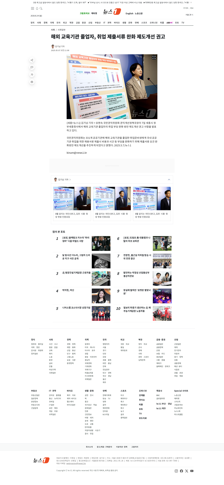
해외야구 (124, 398)
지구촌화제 (89, 376)
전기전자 (177, 350)
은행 (158, 350)
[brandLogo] (112, 11)
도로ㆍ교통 (89, 424)
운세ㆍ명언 (89, 421)
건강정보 (88, 414)
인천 (104, 354)
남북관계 (141, 360)
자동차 (176, 354)
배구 (122, 408)
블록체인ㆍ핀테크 (163, 366)
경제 (69, 339)
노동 (50, 357)
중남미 (87, 360)
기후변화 (88, 366)
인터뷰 (105, 411)
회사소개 (89, 447)
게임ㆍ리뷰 (53, 411)
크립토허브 (85, 13)
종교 (86, 402)
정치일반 (34, 354)
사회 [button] (53, 30)
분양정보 (34, 402)
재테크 (158, 363)
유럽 (86, 354)
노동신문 (139, 13)
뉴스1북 (177, 411)
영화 (104, 402)
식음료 (176, 370)
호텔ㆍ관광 (178, 373)
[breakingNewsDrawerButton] (37, 8)
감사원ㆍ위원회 (37, 350)
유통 (176, 360)
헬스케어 (70, 402)
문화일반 (88, 408)
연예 (105, 391)
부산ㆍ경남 (107, 376)
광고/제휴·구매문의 (104, 447)
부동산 (34, 391)
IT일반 (51, 405)
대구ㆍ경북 (107, 373)
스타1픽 (177, 402)
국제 (87, 339)
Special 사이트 (181, 391)
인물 (50, 366)
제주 (104, 382)
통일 (122, 347)
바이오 (70, 391)
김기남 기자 (60, 46)
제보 (191, 8)
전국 (105, 339)
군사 (140, 347)
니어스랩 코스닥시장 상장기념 (76, 307)
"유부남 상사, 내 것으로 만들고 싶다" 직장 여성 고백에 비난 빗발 (103, 2)
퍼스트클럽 (178, 414)
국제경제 (88, 363)
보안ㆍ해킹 (53, 408)
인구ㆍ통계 (71, 354)
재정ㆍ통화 (71, 347)
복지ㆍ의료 (71, 395)
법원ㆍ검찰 (53, 347)
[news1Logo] (41, 460)
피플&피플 (89, 373)
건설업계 (34, 408)
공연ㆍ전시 (89, 395)
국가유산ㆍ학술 (91, 405)
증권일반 (159, 357)
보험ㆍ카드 (160, 354)
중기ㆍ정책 (178, 357)
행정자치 (106, 344)
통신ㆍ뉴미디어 (55, 398)
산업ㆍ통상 (71, 350)
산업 (176, 339)
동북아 (87, 344)
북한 (140, 339)
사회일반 (52, 373)
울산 (104, 379)
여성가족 (52, 370)
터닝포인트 (178, 408)
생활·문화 (89, 391)
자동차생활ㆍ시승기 (92, 430)
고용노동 (70, 357)
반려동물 (88, 427)
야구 (122, 395)
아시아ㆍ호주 (90, 350)
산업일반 (177, 344)
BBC (158, 395)
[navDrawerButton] (32, 8)
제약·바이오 (71, 398)
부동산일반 (35, 395)
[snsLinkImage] (176, 470)
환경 (50, 360)
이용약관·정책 (121, 447)
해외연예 (106, 408)
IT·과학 (52, 391)
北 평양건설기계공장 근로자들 (76, 272)
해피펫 (94, 13)
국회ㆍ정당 (35, 347)
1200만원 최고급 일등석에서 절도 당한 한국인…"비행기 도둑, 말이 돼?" (45, 2)
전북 (104, 366)
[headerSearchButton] (41, 8)
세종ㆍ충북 (107, 360)
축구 (122, 402)
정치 (33, 339)
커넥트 (185, 8)
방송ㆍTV (106, 398)
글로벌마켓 (160, 398)
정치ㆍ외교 (142, 344)
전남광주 (106, 370)
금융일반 (159, 344)
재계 (176, 347)
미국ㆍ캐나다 (90, 347)
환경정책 (70, 363)
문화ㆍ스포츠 (143, 357)
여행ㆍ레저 (89, 418)
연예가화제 (107, 395)
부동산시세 (35, 405)
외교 (122, 339)
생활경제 (177, 363)
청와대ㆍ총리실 (37, 344)
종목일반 (124, 418)
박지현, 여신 (68, 290)
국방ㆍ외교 (125, 344)
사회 (51, 339)
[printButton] (31, 81)
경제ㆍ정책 (71, 344)
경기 (104, 350)
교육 (50, 350)
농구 (122, 411)
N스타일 (106, 414)
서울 (104, 347)
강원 (104, 357)
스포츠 (123, 391)
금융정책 (159, 347)
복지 (50, 354)
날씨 (50, 363)
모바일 (51, 402)
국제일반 (88, 379)
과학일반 (52, 414)
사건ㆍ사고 (53, 344)
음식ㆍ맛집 (89, 434)
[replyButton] (31, 67)
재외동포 (124, 350)
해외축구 (124, 405)
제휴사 (159, 391)
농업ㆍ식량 (71, 360)
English (129, 13)
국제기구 (88, 370)
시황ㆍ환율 (160, 360)
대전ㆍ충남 (107, 363)
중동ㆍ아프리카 (91, 357)
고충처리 (134, 447)
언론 (86, 411)
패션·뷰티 (178, 366)
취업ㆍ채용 (178, 376)
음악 (104, 405)
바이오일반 (71, 405)
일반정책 (34, 398)
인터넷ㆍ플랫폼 (55, 395)
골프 (122, 414)
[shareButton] (31, 60)
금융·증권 (160, 339)
